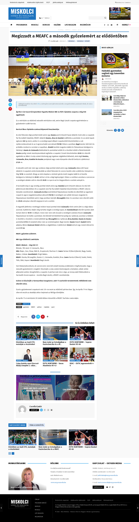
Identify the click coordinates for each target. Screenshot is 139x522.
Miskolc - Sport (83, 41)
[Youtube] (111, 25)
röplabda (46, 307)
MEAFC (33, 307)
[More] (47, 317)
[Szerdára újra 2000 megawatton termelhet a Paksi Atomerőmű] (107, 112)
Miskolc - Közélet (22, 360)
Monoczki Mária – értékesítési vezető (23, 487)
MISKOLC (68, 30)
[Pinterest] (43, 317)
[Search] (105, 18)
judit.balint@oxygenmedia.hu (108, 475)
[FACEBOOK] (110, 487)
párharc (39, 307)
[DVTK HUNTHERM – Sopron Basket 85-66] (82, 333)
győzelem (26, 307)
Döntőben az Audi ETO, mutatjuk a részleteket (25, 343)
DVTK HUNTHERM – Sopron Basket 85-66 (80, 343)
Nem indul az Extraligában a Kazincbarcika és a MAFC (50, 448)
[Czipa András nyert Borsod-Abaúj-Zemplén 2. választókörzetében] (28, 354)
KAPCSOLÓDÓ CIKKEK (17, 425)
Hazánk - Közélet (115, 12)
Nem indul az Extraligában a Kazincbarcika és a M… (54, 343)
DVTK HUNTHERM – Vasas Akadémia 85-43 (53, 364)
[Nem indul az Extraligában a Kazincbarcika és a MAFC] (55, 333)
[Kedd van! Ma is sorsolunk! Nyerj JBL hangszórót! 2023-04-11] (1, 508)
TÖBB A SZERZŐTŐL (36, 425)
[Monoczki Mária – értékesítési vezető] (27, 478)
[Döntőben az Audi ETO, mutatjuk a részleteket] (28, 333)
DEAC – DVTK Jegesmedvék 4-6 (82, 364)
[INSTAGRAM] (112, 487)
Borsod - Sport (48, 339)
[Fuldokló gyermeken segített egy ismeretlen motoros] (115, 60)
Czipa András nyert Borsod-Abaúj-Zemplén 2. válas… (27, 364)
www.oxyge (55, 482)
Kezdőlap (60, 30)
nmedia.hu (62, 482)
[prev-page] (9, 453)
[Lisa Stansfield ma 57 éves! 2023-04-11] (137, 508)
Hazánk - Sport (21, 339)
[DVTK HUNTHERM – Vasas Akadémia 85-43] (55, 354)
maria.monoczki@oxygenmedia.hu (109, 482)
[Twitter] (38, 317)
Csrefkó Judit (35, 406)
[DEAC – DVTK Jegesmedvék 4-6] (82, 354)
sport (53, 307)
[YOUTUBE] (107, 487)
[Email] (41, 410)
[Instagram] (108, 25)
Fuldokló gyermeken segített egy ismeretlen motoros (119, 15)
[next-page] (13, 453)
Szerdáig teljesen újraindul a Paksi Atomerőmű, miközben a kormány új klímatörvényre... (121, 100)
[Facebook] (104, 25)
